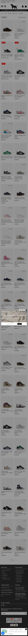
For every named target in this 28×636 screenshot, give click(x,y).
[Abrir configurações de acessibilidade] (2, 633)
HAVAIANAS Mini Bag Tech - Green (17, 631)
